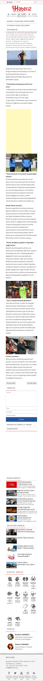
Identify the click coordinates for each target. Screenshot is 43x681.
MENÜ (10, 2)
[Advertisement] (15, 131)
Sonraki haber (32, 383)
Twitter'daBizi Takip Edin (15, 677)
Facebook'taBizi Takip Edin (9, 677)
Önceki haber (11, 383)
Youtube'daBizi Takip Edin (21, 677)
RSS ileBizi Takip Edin (34, 677)
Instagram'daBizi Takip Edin (28, 677)
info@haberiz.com (12, 668)
